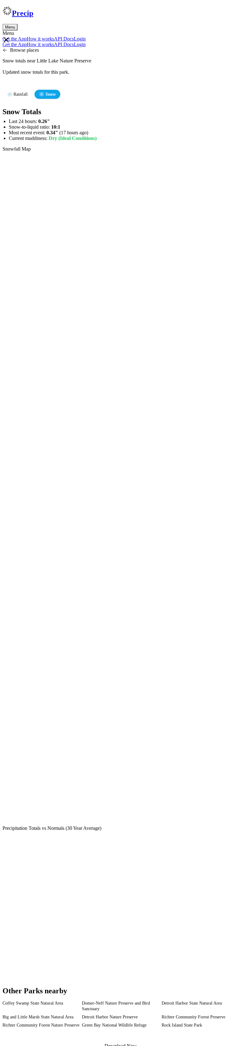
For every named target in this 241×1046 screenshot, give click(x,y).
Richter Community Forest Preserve (193, 1017)
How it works (40, 38)
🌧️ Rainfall (17, 94)
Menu (10, 27)
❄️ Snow (47, 94)
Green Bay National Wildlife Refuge (114, 1025)
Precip (22, 13)
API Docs (64, 38)
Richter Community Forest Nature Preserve (41, 1025)
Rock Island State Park (182, 1025)
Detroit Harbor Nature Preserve (110, 1017)
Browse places (24, 50)
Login (80, 38)
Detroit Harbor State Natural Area (192, 1003)
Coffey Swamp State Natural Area (33, 1003)
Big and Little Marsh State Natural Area (38, 1017)
